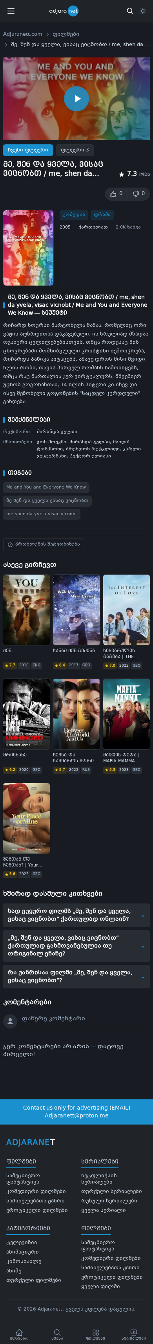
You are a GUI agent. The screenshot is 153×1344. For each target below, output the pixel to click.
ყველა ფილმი (100, 1287)
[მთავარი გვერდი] (69, 11)
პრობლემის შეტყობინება (47, 544)
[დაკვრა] (76, 98)
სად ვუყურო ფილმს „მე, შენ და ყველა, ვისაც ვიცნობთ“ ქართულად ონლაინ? (76, 915)
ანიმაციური (22, 1252)
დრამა (102, 215)
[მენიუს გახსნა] (11, 11)
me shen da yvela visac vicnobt (41, 514)
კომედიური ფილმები (36, 1191)
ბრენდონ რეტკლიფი (93, 449)
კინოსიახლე (23, 1261)
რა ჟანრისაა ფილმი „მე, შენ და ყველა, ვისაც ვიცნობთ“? (76, 976)
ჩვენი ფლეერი (28, 150)
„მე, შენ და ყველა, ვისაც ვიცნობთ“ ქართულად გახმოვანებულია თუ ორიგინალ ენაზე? (76, 946)
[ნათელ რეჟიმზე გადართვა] (143, 11)
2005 (65, 227)
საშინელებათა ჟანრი (35, 1201)
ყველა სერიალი (103, 1210)
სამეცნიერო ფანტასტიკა (23, 1179)
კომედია (74, 215)
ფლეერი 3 (75, 150)
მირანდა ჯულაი (57, 432)
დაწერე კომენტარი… (56, 1019)
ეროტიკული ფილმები (37, 1210)
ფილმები (66, 35)
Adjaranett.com (22, 35)
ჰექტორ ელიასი (90, 456)
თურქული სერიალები (111, 1191)
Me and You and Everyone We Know (46, 487)
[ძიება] (130, 11)
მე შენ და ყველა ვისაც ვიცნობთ (47, 501)
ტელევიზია (21, 1242)
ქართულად (93, 227)
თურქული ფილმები (33, 1280)
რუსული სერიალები (109, 1201)
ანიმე (13, 1271)
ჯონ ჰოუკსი (51, 442)
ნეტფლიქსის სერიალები (99, 1179)
